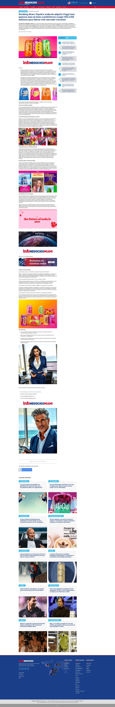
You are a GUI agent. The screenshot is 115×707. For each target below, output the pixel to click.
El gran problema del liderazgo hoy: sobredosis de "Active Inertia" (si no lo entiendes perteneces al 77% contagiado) (68, 53)
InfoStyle (77, 672)
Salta (76, 684)
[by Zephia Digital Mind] (57, 705)
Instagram (67, 668)
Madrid (87, 666)
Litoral (77, 677)
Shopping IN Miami (54, 620)
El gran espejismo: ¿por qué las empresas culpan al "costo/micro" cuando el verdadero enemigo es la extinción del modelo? (68, 58)
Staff (53, 7)
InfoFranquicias (79, 668)
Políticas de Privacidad (60, 701)
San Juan (77, 685)
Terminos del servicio (70, 702)
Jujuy (76, 675)
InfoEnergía (78, 666)
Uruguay (88, 672)
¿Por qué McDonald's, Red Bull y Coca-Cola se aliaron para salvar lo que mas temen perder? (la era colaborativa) (68, 47)
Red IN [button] (64, 7)
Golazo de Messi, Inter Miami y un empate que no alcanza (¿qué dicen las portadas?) (68, 74)
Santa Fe (77, 689)
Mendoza (77, 679)
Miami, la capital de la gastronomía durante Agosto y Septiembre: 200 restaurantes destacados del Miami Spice (68, 85)
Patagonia (77, 682)
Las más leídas (41, 7)
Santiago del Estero (79, 691)
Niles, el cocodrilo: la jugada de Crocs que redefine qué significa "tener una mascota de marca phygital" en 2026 (68, 90)
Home (21, 7)
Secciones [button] (26, 7)
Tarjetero (48, 7)
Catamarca (77, 663)
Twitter (66, 665)
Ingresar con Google (26, 469)
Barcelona (88, 663)
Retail (51, 550)
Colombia (88, 665)
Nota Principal (23, 11)
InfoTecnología (79, 673)
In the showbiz (24, 550)
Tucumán (77, 692)
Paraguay (88, 670)
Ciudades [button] (33, 7)
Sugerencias (21, 672)
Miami (22, 585)
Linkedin (66, 666)
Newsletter (58, 7)
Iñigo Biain (81, 701)
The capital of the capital (56, 516)
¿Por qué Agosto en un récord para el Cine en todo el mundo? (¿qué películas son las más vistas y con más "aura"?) (68, 64)
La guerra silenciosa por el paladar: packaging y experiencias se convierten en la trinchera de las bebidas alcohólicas (68, 69)
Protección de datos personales (70, 701)
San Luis (77, 687)
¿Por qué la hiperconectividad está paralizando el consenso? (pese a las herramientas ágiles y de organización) (68, 42)
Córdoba (77, 665)
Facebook (67, 663)
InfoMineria (78, 670)
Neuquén (77, 680)
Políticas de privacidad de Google (61, 702)
